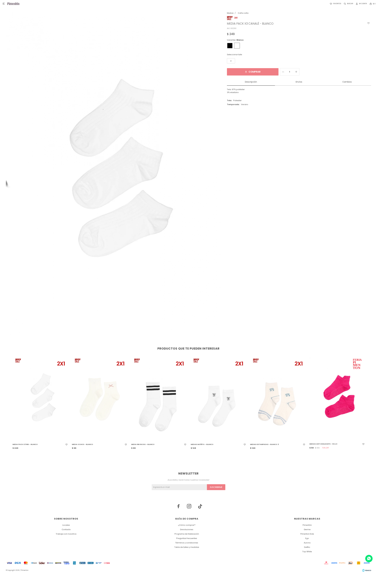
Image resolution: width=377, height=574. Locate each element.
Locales (66, 525)
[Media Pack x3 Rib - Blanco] (40, 399)
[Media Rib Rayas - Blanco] (159, 399)
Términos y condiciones (186, 542)
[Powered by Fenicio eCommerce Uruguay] (366, 570)
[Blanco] (237, 46)
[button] (348, 3)
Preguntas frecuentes (186, 538)
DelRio (307, 547)
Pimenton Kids (307, 533)
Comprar (255, 71)
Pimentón (307, 525)
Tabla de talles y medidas (186, 547)
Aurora (307, 542)
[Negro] (230, 46)
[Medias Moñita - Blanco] (218, 399)
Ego (307, 538)
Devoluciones (186, 529)
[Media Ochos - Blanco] (99, 399)
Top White (307, 551)
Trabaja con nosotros (66, 533)
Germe (307, 529)
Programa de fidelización (187, 533)
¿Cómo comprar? (186, 525)
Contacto (66, 529)
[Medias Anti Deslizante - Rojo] (337, 399)
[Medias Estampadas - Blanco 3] (277, 399)
